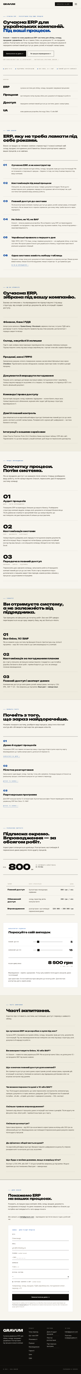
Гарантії (31, 1351)
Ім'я (13, 1234)
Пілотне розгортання (51, 1339)
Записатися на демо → (64, 4)
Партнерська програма (51, 1345)
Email (14, 1243)
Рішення (31, 1343)
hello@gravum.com (27, 1217)
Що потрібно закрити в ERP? (26, 1281)
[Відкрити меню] (76, 4)
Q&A (30, 1358)
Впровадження (34, 1347)
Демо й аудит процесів (52, 1333)
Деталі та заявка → (10, 781)
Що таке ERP (33, 1336)
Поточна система (17, 1272)
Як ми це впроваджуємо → (20, 265)
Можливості (33, 1339)
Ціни (30, 1354)
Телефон (19, 1253)
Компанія (15, 1262)
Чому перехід (33, 1332)
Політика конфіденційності (71, 1337)
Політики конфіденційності (20, 1305)
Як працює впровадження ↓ (40, 54)
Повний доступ (13, 941)
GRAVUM (9, 4)
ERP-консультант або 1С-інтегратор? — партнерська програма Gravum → (31, 59)
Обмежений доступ (14, 950)
